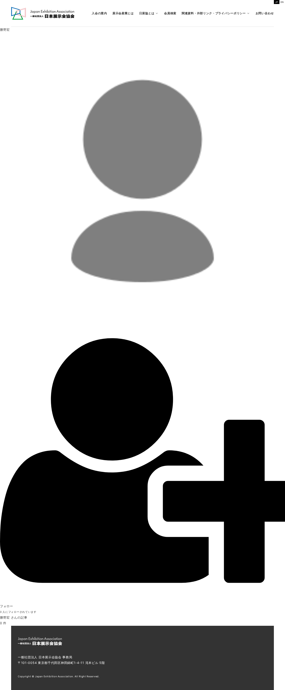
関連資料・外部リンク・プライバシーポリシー (214, 13)
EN (282, 2)
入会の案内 (99, 13)
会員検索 (170, 13)
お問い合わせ (265, 13)
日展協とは (147, 13)
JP (276, 2)
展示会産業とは (123, 13)
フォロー (6, 606)
